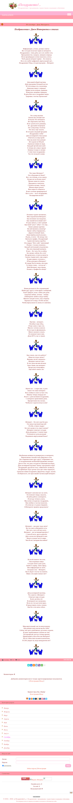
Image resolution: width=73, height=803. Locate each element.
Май (5, 722)
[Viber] (39, 665)
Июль (6, 730)
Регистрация (34, 681)
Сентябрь (6, 660)
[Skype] (46, 699)
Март (6, 715)
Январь (6, 708)
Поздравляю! (29, 4)
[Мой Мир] (34, 699)
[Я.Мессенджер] (28, 665)
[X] (36, 699)
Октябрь (7, 741)
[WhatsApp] (42, 665)
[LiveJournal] (40, 699)
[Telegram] (36, 665)
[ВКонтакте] (31, 665)
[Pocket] (42, 699)
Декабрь (7, 748)
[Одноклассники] (34, 665)
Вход (41, 681)
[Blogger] (38, 699)
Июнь (6, 726)
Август (6, 733)
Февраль (7, 712)
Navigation (7, 15)
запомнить (7, 766)
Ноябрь (6, 744)
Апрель (6, 719)
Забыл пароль (31, 768)
